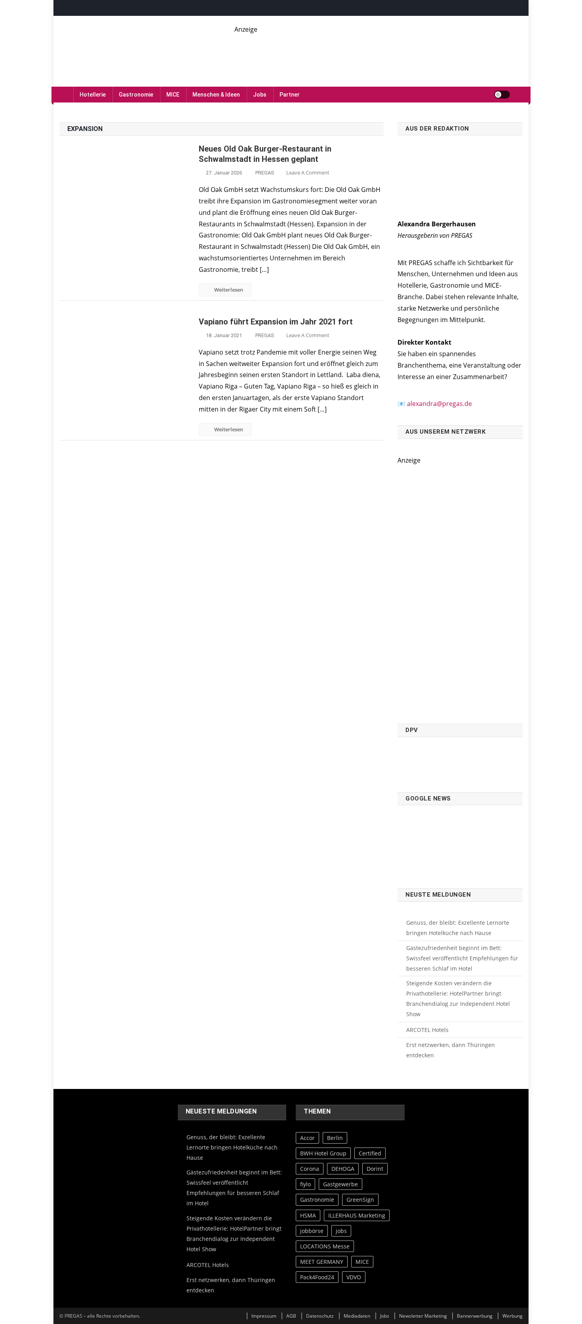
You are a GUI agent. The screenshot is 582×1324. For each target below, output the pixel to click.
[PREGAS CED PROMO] (460, 590)
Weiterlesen (228, 289)
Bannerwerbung (475, 1316)
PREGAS (264, 173)
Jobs (259, 94)
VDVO (353, 1277)
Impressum (263, 1316)
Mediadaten (357, 1316)
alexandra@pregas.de (439, 403)
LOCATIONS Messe (325, 1246)
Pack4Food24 (317, 1277)
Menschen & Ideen (216, 94)
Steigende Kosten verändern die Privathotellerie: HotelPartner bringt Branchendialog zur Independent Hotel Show (458, 998)
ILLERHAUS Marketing (356, 1215)
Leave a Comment (307, 172)
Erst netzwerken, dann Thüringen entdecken (450, 1050)
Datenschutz (320, 1316)
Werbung (512, 1316)
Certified (370, 1153)
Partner (290, 94)
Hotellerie (93, 94)
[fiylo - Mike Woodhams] (378, 52)
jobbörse (311, 1231)
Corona (309, 1168)
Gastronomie (136, 94)
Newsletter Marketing (423, 1316)
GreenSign (360, 1199)
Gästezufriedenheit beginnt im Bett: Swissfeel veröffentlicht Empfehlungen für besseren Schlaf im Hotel (462, 958)
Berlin (335, 1138)
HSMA (308, 1215)
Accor (307, 1138)
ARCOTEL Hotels (427, 1030)
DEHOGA (342, 1168)
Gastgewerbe (340, 1184)
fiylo (305, 1184)
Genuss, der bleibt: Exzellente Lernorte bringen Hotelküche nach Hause (457, 928)
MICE (172, 94)
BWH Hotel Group (323, 1153)
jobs (341, 1231)
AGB (291, 1316)
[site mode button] (502, 95)
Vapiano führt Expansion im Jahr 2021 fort (276, 321)
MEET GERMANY (321, 1261)
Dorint (375, 1168)
